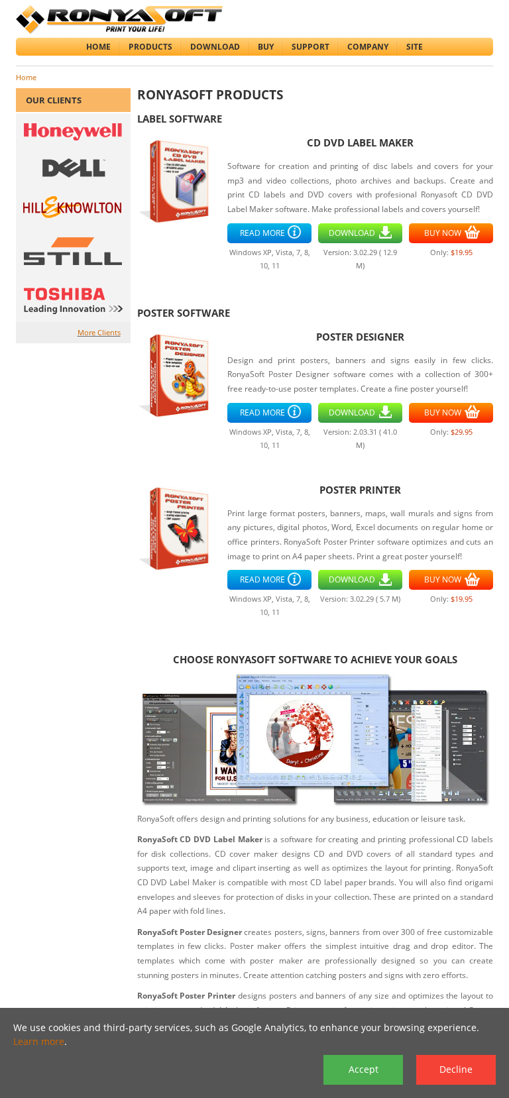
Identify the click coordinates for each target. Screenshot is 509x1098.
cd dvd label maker (360, 143)
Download (215, 46)
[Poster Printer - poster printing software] (179, 527)
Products (150, 46)
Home (98, 46)
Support (310, 46)
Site (414, 46)
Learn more (38, 1041)
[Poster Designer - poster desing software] (179, 374)
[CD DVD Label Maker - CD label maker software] (179, 180)
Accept (363, 1069)
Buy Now (442, 233)
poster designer (360, 337)
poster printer (360, 490)
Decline (456, 1069)
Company (367, 46)
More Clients (99, 332)
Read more (262, 233)
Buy (266, 46)
